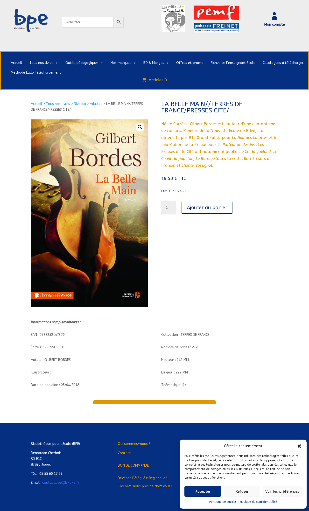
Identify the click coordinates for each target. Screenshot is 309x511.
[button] (299, 446)
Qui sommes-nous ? (134, 444)
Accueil (16, 63)
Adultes (96, 104)
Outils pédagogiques (81, 63)
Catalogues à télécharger (283, 63)
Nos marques (121, 63)
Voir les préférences (282, 491)
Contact (124, 453)
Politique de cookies (222, 502)
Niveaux (80, 104)
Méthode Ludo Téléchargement (36, 72)
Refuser (242, 491)
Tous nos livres (41, 63)
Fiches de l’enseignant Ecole (233, 63)
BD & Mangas (153, 63)
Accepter (203, 491)
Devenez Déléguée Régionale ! (142, 478)
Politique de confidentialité (258, 502)
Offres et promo (190, 63)
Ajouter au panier (207, 207)
